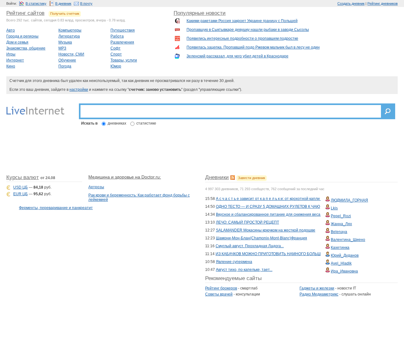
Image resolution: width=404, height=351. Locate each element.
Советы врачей (219, 294)
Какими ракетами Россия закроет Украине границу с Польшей (242, 21)
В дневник (63, 3)
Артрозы (96, 187)
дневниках (117, 123)
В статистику (36, 3)
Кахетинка (340, 247)
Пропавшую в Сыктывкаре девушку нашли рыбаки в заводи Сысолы (248, 29)
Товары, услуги (123, 60)
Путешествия (122, 30)
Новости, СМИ (71, 54)
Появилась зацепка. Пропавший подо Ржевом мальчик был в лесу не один (253, 47)
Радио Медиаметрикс (319, 294)
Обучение (67, 60)
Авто (10, 30)
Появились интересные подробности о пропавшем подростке (242, 38)
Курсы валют (22, 177)
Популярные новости (200, 13)
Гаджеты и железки (317, 288)
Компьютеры (69, 30)
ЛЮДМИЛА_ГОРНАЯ (349, 200)
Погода (64, 66)
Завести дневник (251, 178)
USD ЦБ (20, 187)
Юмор (115, 66)
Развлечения (122, 42)
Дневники (217, 177)
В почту (86, 3)
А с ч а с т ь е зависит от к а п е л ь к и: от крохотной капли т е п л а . (276, 198)
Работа (117, 36)
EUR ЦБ (20, 194)
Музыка (65, 42)
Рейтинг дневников (382, 3)
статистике (146, 123)
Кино (10, 66)
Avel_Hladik (341, 263)
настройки (78, 89)
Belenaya (339, 232)
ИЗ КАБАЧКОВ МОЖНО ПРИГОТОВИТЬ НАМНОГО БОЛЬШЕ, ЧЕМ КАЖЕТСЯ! (285, 254)
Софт (115, 48)
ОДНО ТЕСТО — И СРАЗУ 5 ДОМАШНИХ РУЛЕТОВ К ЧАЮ (268, 206)
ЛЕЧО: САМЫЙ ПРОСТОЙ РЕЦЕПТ (247, 222)
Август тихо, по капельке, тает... (244, 269)
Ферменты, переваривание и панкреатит (56, 208)
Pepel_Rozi (341, 216)
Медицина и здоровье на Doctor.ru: (124, 176)
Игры (10, 54)
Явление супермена (234, 262)
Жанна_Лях (341, 224)
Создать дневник (351, 3)
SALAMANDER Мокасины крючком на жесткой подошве (265, 230)
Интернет (15, 60)
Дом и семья (17, 42)
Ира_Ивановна (344, 271)
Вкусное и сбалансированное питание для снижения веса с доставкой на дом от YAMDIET (297, 214)
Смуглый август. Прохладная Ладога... (250, 246)
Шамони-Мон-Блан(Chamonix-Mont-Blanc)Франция (261, 238)
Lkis (334, 208)
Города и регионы (22, 36)
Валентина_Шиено (348, 239)
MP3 (62, 48)
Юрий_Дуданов (345, 255)
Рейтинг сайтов (25, 13)
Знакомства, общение (25, 48)
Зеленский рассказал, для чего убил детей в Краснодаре (237, 56)
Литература (69, 36)
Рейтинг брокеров (221, 288)
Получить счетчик (64, 13)
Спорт (116, 54)
